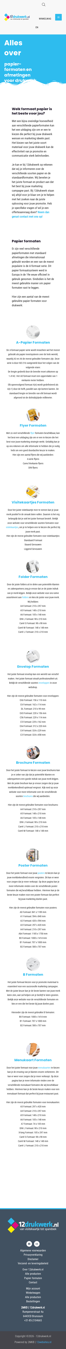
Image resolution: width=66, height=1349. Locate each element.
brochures (28, 796)
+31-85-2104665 (33, 1320)
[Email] (37, 1244)
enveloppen (44, 682)
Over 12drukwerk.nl (33, 1269)
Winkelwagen (33, 1292)
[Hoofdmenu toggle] (58, 17)
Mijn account (33, 1288)
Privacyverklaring (33, 1254)
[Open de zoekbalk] (43, 4)
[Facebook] (29, 1244)
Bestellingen (33, 1301)
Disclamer (33, 1259)
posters (41, 873)
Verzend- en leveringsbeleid (33, 1263)
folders (25, 597)
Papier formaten (33, 1278)
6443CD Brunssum (33, 1316)
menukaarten (44, 1067)
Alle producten (33, 1273)
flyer (32, 433)
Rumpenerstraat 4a (33, 1311)
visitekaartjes (12, 527)
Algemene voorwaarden (33, 1250)
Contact (33, 1282)
